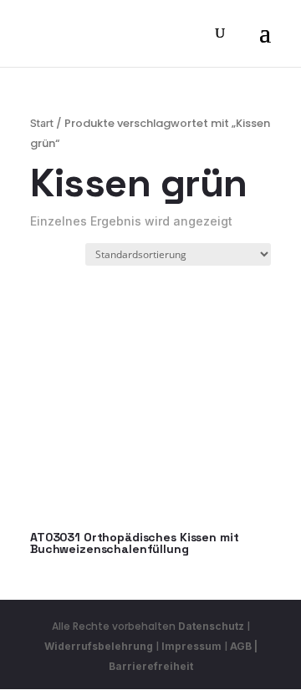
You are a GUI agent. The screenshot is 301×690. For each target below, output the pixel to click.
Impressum (191, 646)
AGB (241, 646)
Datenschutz (211, 626)
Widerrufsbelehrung (100, 646)
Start (42, 123)
